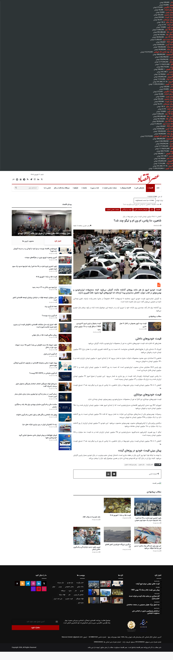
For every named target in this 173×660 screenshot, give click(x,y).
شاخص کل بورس (78, 595)
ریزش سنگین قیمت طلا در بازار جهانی (44, 335)
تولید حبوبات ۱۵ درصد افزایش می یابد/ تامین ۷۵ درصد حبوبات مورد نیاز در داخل (36, 346)
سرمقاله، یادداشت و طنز (62, 188)
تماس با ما (47, 188)
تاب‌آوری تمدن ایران (50, 354)
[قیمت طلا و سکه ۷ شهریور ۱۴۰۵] (117, 505)
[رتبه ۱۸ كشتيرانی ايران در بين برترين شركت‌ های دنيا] (65, 427)
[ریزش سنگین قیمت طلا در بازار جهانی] (65, 338)
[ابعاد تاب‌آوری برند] (65, 309)
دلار (76, 591)
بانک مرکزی (80, 587)
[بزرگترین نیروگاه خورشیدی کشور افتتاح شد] (117, 534)
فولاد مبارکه (62, 595)
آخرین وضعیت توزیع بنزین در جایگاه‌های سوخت (41, 257)
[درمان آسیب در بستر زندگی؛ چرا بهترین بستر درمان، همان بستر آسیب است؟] (65, 397)
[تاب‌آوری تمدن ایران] (65, 356)
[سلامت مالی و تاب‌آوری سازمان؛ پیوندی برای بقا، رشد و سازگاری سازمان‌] (65, 407)
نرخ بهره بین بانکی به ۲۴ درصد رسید (44, 287)
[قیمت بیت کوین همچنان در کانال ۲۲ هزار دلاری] (154, 326)
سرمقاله (63, 591)
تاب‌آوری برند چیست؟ (49, 315)
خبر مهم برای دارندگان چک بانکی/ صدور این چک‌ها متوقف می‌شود (147, 547)
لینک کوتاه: (159, 200)
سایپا (70, 591)
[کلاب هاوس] (13, 179)
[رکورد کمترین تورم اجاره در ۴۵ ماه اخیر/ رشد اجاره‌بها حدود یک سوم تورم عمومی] (147, 507)
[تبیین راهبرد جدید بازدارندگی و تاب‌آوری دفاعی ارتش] (86, 536)
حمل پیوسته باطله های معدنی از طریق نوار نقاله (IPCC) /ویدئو (44, 233)
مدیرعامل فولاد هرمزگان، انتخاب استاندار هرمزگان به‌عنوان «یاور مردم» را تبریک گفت (36, 385)
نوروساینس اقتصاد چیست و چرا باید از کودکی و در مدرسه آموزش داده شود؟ (35, 249)
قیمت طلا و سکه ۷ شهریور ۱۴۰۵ (120, 515)
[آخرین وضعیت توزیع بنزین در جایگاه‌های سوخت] (65, 260)
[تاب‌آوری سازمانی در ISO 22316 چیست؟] (65, 376)
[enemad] (143, 631)
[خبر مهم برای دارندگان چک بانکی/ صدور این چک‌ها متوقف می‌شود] (147, 535)
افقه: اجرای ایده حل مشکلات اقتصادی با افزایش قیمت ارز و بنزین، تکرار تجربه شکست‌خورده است (35, 325)
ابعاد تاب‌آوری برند (51, 306)
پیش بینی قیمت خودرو (131, 465)
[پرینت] (108, 474)
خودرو (81, 591)
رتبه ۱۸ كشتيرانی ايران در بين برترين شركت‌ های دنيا (39, 424)
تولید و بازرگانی (126, 209)
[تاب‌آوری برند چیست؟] (65, 318)
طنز (69, 595)
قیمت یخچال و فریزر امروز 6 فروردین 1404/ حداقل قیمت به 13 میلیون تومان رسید (87, 326)
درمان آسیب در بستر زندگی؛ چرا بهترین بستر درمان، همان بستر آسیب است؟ (36, 395)
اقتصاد (151, 188)
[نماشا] (17, 179)
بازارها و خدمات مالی (141, 209)
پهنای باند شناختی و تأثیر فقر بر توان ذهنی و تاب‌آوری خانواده (36, 414)
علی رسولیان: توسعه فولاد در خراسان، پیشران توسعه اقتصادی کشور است (35, 298)
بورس (60, 587)
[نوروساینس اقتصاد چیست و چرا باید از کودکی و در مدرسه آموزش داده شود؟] (65, 250)
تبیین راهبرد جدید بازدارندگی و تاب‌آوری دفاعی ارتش (86, 548)
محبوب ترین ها (28, 241)
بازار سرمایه (60, 583)
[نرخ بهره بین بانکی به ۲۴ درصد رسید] (65, 290)
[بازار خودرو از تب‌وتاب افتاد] (86, 506)
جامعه (85, 188)
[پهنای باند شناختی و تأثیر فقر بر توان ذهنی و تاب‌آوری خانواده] (65, 417)
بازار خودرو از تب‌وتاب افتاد (91, 517)
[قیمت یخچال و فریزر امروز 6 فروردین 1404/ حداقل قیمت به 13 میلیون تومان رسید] (109, 326)
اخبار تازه (58, 241)
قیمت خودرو (69, 599)
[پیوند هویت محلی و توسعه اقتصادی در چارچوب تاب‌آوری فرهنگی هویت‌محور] (65, 366)
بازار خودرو (141, 465)
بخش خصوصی (69, 587)
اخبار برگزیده (150, 465)
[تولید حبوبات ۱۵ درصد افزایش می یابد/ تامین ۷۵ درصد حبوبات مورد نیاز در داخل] (65, 347)
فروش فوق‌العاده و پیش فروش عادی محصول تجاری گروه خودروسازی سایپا (38, 436)
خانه (158, 188)
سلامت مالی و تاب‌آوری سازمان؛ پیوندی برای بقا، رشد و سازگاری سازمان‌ (36, 405)
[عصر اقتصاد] (148, 178)
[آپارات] (20, 179)
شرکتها (76, 188)
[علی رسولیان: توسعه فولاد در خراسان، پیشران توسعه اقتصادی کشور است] (65, 300)
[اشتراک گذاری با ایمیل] (114, 474)
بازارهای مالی (140, 188)
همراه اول (80, 603)
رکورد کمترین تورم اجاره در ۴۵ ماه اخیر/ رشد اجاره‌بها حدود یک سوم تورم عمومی (148, 519)
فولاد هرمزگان (79, 599)
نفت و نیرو (95, 188)
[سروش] (24, 179)
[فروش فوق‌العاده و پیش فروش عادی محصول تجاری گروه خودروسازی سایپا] (65, 442)
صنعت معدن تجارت (110, 188)
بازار (152, 209)
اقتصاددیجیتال (126, 188)
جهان (53, 587)
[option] (42, 223)
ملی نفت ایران (58, 599)
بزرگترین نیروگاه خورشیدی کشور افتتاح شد (118, 545)
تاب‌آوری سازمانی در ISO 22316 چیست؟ (43, 373)
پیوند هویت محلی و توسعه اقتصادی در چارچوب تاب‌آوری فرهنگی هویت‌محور (35, 364)
